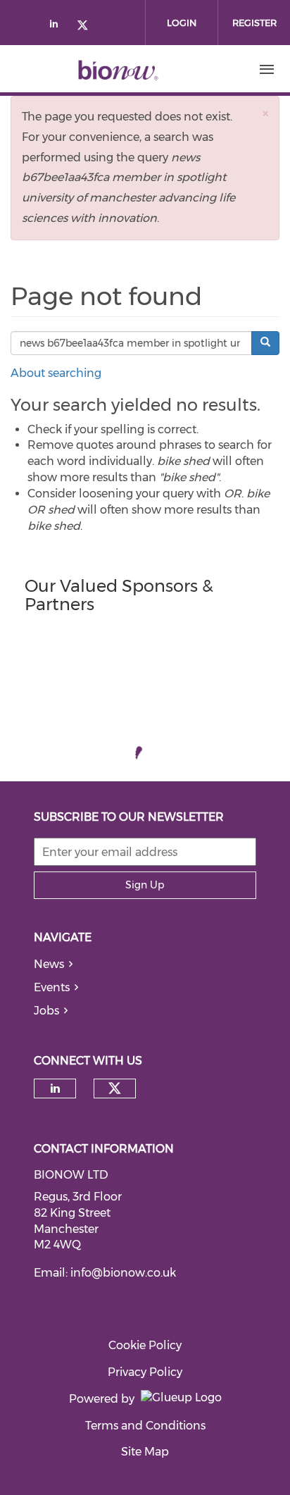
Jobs (46, 1010)
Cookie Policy (145, 1345)
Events (52, 987)
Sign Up (144, 885)
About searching (56, 373)
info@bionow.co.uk (123, 1272)
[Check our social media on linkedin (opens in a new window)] (57, 26)
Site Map (145, 1451)
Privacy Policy (145, 1372)
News (49, 964)
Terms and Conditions (145, 1425)
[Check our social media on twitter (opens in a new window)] (87, 26)
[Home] (118, 69)
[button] (265, 113)
